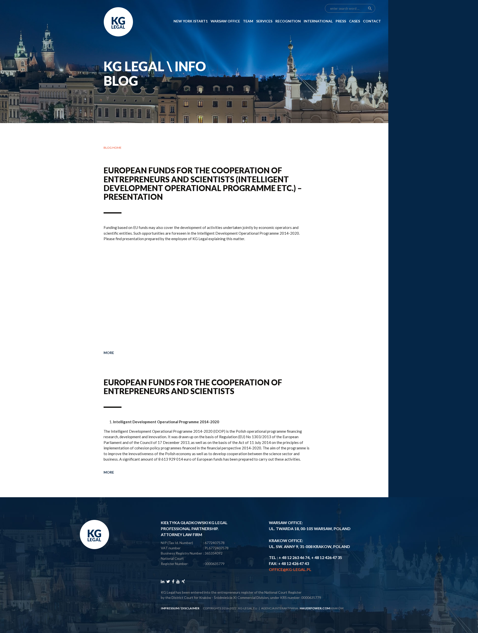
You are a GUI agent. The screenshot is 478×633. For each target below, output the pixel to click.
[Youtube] (178, 581)
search (369, 8)
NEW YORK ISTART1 (191, 21)
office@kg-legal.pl (290, 569)
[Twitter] (168, 581)
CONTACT (372, 21)
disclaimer (190, 608)
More (109, 353)
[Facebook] (173, 581)
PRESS (341, 21)
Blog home (112, 147)
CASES (354, 21)
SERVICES (264, 21)
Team (248, 21)
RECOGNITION (288, 21)
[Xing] (183, 581)
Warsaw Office (225, 21)
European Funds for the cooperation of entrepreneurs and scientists (193, 386)
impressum (170, 608)
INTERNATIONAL (318, 21)
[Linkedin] (162, 581)
